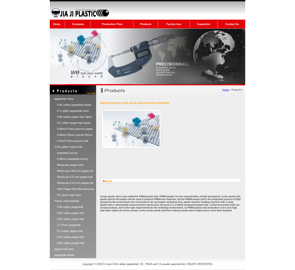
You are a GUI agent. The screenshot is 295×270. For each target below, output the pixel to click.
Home (56, 24)
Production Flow (112, 24)
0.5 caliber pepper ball (69, 231)
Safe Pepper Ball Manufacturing (75, 188)
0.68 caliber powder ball (70, 243)
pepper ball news (64, 249)
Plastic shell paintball (66, 200)
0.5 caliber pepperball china (73, 110)
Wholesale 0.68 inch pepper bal (75, 170)
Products (145, 24)
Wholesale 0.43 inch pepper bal (75, 182)
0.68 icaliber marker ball (68, 146)
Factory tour (173, 24)
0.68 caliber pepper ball (70, 213)
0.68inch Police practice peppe (75, 128)
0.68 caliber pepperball (70, 207)
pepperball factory (67, 152)
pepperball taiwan (64, 255)
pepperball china (63, 98)
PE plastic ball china (69, 194)
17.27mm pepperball (68, 225)
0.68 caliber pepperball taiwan (74, 104)
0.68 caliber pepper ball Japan (74, 116)
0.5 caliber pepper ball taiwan (74, 122)
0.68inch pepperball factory (72, 158)
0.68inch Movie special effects (75, 134)
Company (78, 24)
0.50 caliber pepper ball (70, 219)
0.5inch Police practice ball (72, 140)
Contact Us (232, 24)
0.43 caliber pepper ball (70, 237)
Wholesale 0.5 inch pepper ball (75, 176)
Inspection (203, 24)
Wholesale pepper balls (70, 164)
